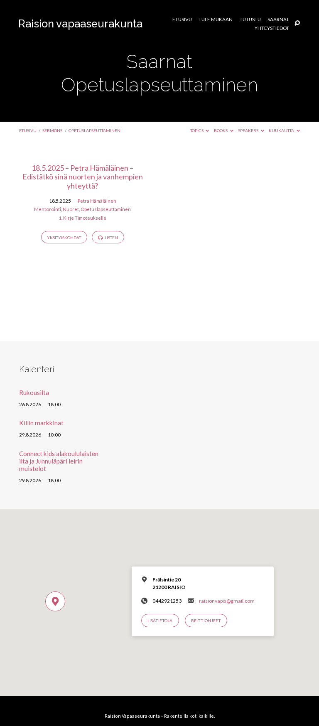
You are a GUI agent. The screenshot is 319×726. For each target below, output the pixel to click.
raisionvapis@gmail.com (227, 601)
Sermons (52, 130)
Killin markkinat (41, 423)
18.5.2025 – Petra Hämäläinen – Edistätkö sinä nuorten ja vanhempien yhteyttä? (82, 176)
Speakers (248, 130)
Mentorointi (47, 209)
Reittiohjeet (206, 620)
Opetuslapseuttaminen (94, 130)
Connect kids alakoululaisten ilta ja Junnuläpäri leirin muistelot (58, 461)
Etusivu (182, 19)
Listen (111, 237)
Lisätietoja (159, 620)
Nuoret (71, 209)
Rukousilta (34, 392)
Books (221, 130)
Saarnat (278, 19)
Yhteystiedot (272, 28)
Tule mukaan (216, 19)
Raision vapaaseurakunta (80, 23)
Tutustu (250, 19)
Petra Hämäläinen (97, 201)
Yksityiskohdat (64, 237)
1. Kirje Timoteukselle (82, 218)
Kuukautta (282, 130)
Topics (197, 130)
